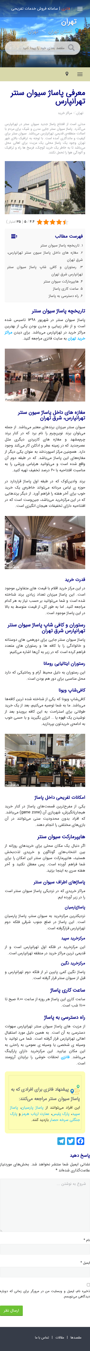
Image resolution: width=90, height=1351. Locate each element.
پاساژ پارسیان (32, 1108)
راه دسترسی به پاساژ (64, 296)
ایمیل (85, 1262)
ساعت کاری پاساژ (65, 289)
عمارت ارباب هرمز (36, 1114)
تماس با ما (42, 1337)
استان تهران (60, 31)
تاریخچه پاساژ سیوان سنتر (60, 245)
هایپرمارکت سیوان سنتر (61, 281)
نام (87, 1240)
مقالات (59, 1337)
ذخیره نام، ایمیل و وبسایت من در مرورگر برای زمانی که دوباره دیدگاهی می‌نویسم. (45, 1293)
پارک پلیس (61, 1114)
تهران (33, 31)
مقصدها (76, 1337)
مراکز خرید (65, 113)
